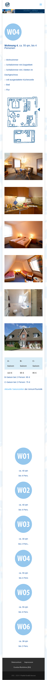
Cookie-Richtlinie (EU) (22, 667)
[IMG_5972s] (23, 213)
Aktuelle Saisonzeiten (14, 389)
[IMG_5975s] (23, 247)
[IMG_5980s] (23, 281)
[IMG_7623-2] (23, 315)
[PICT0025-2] (23, 349)
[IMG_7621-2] (23, 179)
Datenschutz (16, 662)
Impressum (28, 662)
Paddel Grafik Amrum (28, 675)
